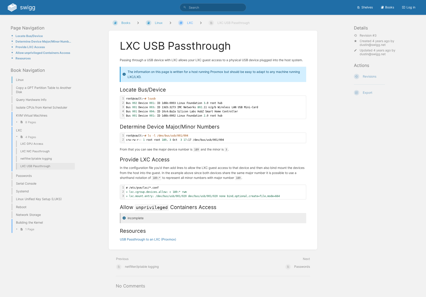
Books (389, 7)
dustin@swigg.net (373, 45)
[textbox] (215, 107)
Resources (23, 58)
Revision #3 (368, 35)
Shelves (367, 7)
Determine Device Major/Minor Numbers (44, 41)
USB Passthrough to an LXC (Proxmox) (148, 239)
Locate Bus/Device (29, 36)
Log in (410, 7)
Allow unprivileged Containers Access (43, 53)
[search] (213, 7)
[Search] (184, 7)
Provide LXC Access (30, 47)
